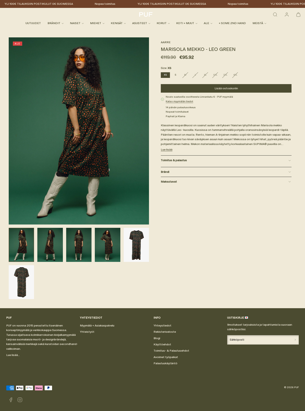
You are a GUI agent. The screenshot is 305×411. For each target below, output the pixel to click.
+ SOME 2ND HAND (232, 23)
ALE (206, 23)
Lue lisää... (13, 355)
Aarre (166, 42)
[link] (287, 15)
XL (207, 75)
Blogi (157, 338)
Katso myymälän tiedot (179, 101)
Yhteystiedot (162, 325)
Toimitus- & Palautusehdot (171, 350)
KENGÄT (117, 23)
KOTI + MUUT (185, 23)
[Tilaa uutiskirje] (295, 340)
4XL (236, 75)
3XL (226, 75)
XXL (216, 75)
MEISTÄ (258, 23)
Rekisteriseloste (165, 332)
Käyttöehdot (162, 344)
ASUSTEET (139, 23)
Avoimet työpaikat (166, 357)
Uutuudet (33, 23)
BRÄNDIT (54, 23)
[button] (275, 15)
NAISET (75, 23)
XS (165, 75)
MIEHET (95, 23)
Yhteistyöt (87, 332)
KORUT (162, 23)
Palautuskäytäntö (165, 363)
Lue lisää (166, 149)
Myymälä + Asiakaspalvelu (97, 325)
